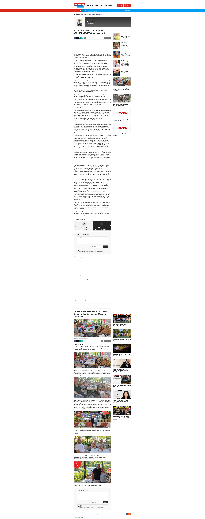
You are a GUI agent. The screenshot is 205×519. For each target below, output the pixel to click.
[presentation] (78, 10)
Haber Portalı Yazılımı (79, 517)
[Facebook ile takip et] (127, 514)
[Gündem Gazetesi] (79, 5)
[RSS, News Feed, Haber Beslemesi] (129, 514)
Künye (99, 514)
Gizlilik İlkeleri (108, 514)
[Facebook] (75, 38)
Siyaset (96, 5)
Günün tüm (127, 10)
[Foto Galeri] (130, 1)
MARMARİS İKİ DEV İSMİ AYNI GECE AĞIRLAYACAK (97, 10)
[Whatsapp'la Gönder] (82, 38)
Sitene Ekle (113, 514)
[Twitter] (77, 38)
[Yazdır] (85, 38)
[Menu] (119, 5)
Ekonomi (105, 5)
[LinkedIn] (80, 38)
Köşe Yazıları (90, 5)
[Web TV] (127, 1)
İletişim (103, 514)
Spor (101, 5)
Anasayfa (77, 14)
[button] (105, 38)
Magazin (110, 5)
